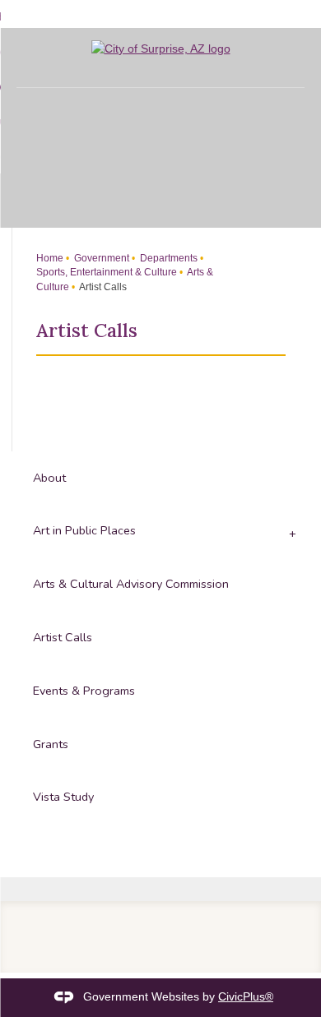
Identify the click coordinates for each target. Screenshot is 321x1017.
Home (49, 258)
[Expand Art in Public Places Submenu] (290, 531)
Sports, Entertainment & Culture (106, 272)
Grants (50, 744)
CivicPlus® (245, 996)
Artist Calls (62, 637)
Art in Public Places (84, 530)
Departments (167, 258)
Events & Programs (84, 690)
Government (100, 258)
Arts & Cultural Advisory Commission (131, 584)
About (49, 477)
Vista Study (63, 796)
